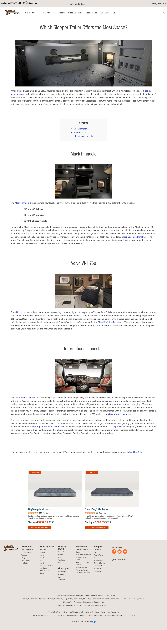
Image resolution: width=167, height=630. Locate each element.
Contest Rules (98, 566)
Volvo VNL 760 (80, 132)
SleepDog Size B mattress (134, 236)
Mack (59, 557)
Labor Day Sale (134, 452)
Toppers (61, 12)
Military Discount (81, 567)
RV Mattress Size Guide (45, 572)
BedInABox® (32, 599)
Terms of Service (99, 563)
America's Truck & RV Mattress (83, 563)
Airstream (61, 574)
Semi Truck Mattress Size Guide (46, 567)
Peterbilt (60, 555)
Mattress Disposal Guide (82, 551)
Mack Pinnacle (80, 128)
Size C (42, 560)
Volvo (59, 563)
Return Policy (98, 555)
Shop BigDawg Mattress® (39, 527)
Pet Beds (24, 563)
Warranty (97, 558)
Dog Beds (105, 12)
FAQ (95, 552)
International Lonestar (84, 136)
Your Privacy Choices (81, 621)
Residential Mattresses (83, 555)
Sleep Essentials (75, 12)
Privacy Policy (98, 560)
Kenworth (61, 552)
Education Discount (82, 570)
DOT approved (115, 426)
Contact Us (97, 550)
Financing (97, 571)
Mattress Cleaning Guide (82, 558)
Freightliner (62, 560)
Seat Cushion (91, 12)
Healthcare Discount (83, 573)
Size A (42, 555)
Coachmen (61, 580)
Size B (42, 558)
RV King (42, 552)
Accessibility (98, 568)
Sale (115, 12)
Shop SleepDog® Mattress (96, 527)
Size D (42, 563)
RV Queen (43, 550)
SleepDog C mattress (119, 414)
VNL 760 (19, 312)
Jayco (59, 577)
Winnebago (62, 572)
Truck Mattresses (31, 12)
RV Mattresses (48, 12)
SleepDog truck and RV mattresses (47, 426)
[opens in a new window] (114, 552)
